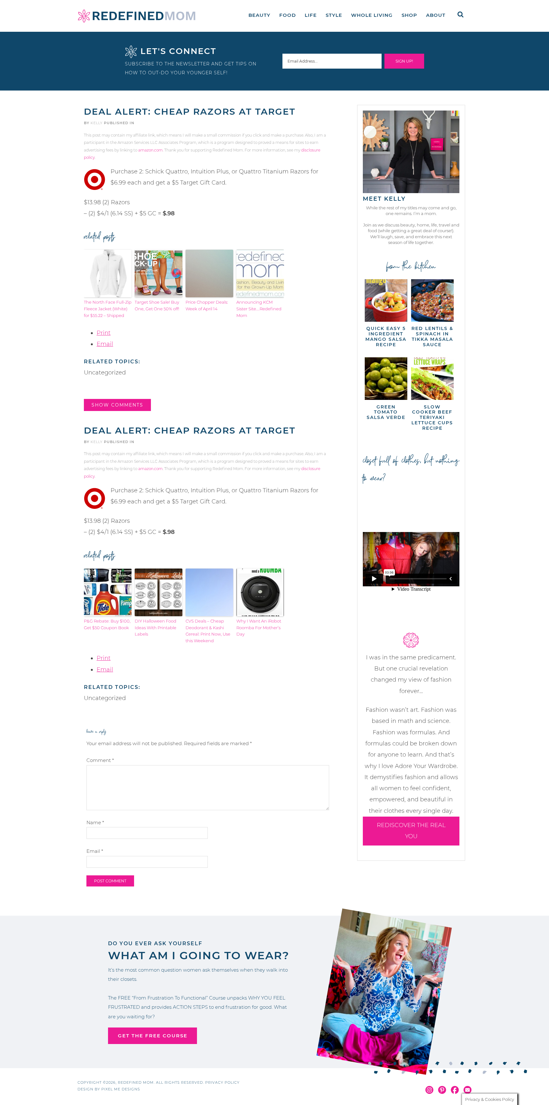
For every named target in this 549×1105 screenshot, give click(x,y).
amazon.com (150, 150)
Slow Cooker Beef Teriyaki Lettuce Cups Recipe (432, 417)
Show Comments (117, 405)
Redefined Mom (137, 16)
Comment (100, 760)
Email (105, 343)
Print (104, 332)
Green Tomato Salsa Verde (386, 412)
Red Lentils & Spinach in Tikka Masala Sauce (432, 336)
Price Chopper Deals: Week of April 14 (207, 305)
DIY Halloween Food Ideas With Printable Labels (155, 627)
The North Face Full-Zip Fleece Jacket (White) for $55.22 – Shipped (108, 309)
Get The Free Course (152, 1036)
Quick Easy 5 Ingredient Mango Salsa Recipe (385, 336)
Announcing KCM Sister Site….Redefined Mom (258, 309)
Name (95, 822)
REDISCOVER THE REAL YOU (411, 831)
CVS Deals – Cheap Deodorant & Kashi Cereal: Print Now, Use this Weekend (208, 630)
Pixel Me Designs (120, 1089)
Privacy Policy (222, 1082)
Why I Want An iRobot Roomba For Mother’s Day (258, 627)
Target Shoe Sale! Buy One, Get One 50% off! (157, 305)
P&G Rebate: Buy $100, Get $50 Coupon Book (107, 624)
